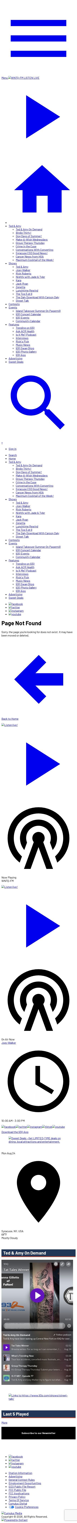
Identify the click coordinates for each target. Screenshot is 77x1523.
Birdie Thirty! (23, 232)
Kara (18, 280)
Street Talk (22, 300)
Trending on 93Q (25, 327)
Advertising (15, 358)
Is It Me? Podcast (26, 334)
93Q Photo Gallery (26, 351)
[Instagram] (16, 610)
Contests (14, 304)
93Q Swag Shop (25, 348)
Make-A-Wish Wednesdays (32, 239)
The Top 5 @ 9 (24, 293)
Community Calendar (28, 321)
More (4, 1422)
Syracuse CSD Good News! (32, 253)
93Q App (21, 355)
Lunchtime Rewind (27, 290)
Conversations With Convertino (34, 249)
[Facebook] (16, 604)
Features (14, 324)
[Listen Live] (38, 762)
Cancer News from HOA (30, 256)
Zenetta (20, 287)
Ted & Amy (15, 226)
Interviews (22, 338)
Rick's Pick (22, 341)
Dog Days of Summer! (29, 236)
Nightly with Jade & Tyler (30, 276)
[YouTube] (15, 614)
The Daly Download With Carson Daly (37, 297)
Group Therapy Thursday (30, 243)
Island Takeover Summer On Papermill (38, 310)
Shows (13, 263)
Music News (23, 344)
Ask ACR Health (25, 331)
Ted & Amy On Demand (29, 229)
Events (13, 307)
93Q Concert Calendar (28, 314)
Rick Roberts (23, 273)
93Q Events (22, 317)
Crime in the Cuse (26, 246)
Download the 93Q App (14, 1132)
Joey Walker (23, 270)
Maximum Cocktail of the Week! (35, 259)
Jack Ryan (22, 283)
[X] (14, 607)
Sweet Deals (16, 361)
